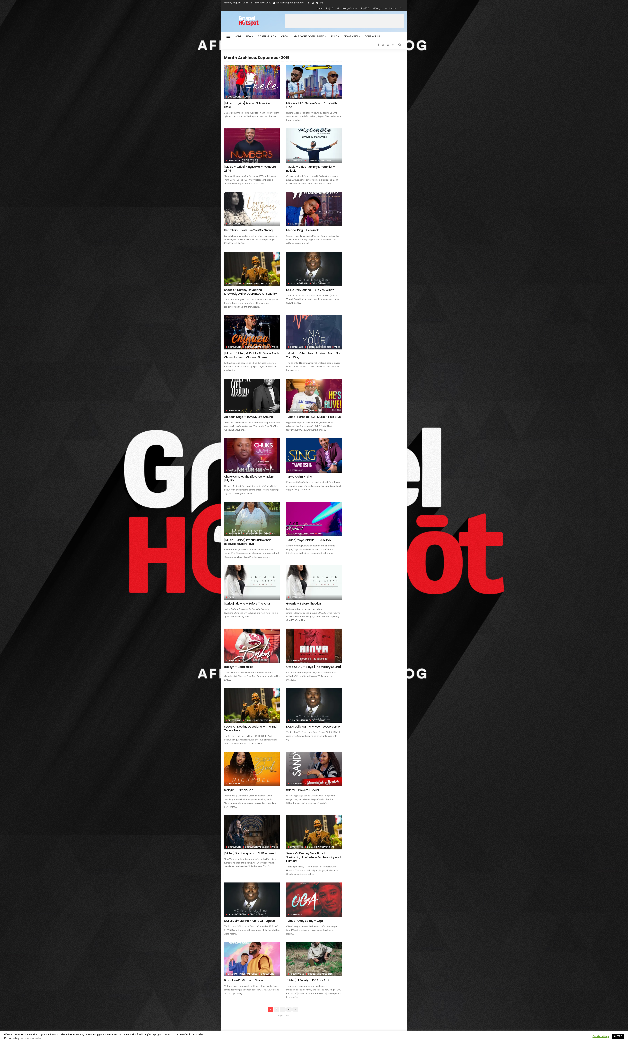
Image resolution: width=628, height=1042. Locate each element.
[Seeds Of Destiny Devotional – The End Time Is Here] (252, 705)
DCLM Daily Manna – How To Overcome (313, 726)
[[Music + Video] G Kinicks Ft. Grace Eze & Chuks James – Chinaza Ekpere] (252, 332)
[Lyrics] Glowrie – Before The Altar (247, 603)
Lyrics (335, 36)
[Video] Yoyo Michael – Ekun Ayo (308, 540)
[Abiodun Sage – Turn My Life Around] (252, 396)
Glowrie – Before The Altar (304, 603)
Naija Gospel (332, 8)
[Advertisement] (344, 21)
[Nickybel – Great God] (252, 769)
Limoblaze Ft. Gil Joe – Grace (243, 980)
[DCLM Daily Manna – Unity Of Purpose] (252, 899)
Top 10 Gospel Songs (371, 8)
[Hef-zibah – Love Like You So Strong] (252, 209)
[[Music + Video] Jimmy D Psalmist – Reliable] (314, 145)
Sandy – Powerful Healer (302, 790)
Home (320, 8)
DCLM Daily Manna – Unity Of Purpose (249, 921)
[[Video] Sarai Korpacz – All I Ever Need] (252, 832)
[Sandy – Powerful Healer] (314, 769)
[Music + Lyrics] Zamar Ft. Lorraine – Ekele (248, 105)
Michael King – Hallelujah (302, 230)
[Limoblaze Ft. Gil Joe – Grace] (252, 959)
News (249, 36)
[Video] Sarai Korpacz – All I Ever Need (249, 853)
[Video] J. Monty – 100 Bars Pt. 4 (307, 980)
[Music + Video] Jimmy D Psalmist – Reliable (310, 168)
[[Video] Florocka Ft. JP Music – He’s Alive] (314, 396)
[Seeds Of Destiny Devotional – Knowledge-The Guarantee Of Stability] (252, 269)
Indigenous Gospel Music (308, 36)
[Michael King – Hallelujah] (314, 209)
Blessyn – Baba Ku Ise (238, 667)
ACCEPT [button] (618, 1036)
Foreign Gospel (349, 8)
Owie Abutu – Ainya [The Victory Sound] (313, 667)
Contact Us (390, 8)
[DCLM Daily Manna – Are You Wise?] (314, 269)
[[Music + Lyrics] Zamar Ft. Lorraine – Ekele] (252, 82)
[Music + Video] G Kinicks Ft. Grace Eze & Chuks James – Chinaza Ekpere (251, 355)
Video (284, 36)
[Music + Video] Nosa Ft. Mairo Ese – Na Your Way (313, 355)
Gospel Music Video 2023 (319, 160)
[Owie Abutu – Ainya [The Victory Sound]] (314, 646)
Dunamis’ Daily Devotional (258, 283)
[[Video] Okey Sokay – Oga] (314, 899)
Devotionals (352, 36)
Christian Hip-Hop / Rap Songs (242, 974)
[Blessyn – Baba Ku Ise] (252, 646)
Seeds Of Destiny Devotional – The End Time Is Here (250, 728)
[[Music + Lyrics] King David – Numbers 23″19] (252, 145)
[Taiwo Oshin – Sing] (314, 455)
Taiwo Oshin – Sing (299, 476)
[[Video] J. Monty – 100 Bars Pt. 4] (314, 959)
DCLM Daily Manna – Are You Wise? (310, 290)
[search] (401, 8)
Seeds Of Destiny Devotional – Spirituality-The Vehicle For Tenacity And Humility (313, 857)
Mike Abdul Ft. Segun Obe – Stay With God (311, 105)
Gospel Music (266, 36)
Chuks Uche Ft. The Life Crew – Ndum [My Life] (249, 478)
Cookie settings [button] (601, 1036)
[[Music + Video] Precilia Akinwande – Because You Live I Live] (252, 519)
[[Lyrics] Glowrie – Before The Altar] (252, 582)
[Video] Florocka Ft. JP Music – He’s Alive (313, 417)
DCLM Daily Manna (299, 283)
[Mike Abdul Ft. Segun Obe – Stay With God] (314, 82)
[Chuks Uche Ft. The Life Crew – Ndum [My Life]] (252, 455)
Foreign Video (297, 974)
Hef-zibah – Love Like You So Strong (248, 230)
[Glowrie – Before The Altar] (314, 582)
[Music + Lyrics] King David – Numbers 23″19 (250, 168)
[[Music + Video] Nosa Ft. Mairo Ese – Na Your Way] (314, 332)
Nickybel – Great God (238, 790)
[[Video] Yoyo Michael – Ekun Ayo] (314, 519)
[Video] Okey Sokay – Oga (304, 921)
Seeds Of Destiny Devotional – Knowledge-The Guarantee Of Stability (250, 292)
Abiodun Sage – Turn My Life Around (248, 417)
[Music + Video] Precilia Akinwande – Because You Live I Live (249, 542)
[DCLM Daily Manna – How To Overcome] (314, 705)
